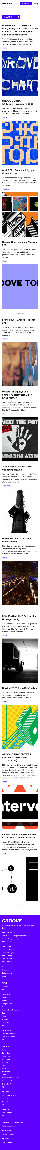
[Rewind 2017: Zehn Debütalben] (20, 727)
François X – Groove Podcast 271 (18, 321)
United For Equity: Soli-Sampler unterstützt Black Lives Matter (17, 395)
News (4, 414)
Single (4, 853)
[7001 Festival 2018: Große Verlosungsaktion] (20, 511)
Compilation (6, 189)
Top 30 (4, 261)
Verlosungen (6, 486)
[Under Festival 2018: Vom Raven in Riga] (20, 583)
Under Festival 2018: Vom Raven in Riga (16, 540)
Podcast (5, 339)
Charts (5, 48)
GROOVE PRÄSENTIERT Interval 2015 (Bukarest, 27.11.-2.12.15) (16, 757)
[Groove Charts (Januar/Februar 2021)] (20, 286)
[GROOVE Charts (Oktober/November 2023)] (20, 143)
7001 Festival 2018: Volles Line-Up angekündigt (20, 617)
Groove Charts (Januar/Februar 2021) (20, 243)
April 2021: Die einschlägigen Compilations (18, 171)
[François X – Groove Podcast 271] (20, 364)
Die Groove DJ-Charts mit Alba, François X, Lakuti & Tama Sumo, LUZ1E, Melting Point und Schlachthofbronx (20, 30)
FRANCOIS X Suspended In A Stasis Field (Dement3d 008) (19, 836)
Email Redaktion (8, 959)
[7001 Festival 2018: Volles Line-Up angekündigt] (20, 661)
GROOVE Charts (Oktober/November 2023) (17, 102)
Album (4, 701)
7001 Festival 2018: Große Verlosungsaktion (17, 468)
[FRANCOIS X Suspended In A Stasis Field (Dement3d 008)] (20, 879)
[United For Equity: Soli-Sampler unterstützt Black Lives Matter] (20, 439)
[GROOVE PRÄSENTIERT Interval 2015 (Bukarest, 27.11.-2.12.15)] (20, 807)
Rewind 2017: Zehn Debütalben (19, 688)
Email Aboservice (8, 962)
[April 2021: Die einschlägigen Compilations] (20, 214)
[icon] (36, 4)
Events (5, 557)
